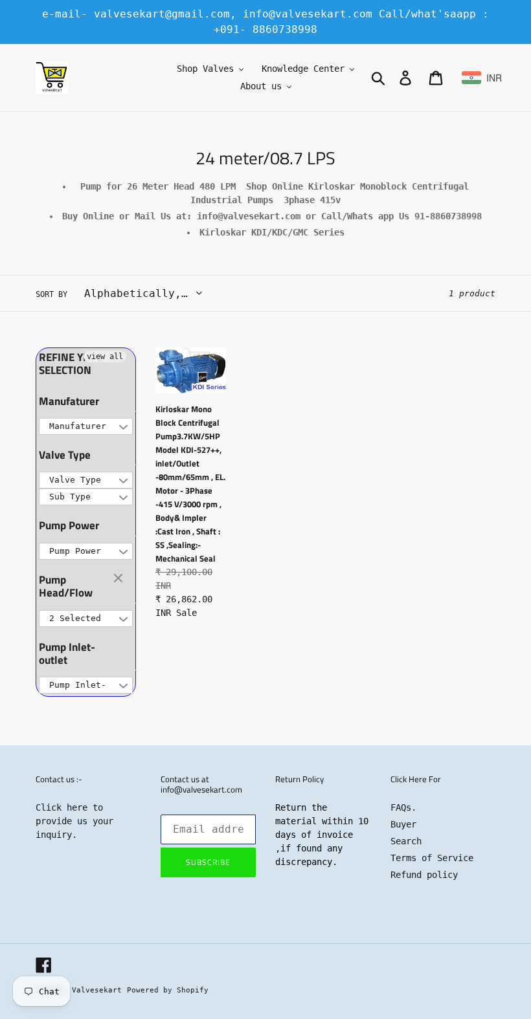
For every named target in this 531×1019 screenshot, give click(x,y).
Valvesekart (97, 990)
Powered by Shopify (168, 990)
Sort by (51, 294)
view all (105, 356)
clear (119, 579)
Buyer (403, 824)
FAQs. (403, 807)
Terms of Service (431, 858)
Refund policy (424, 875)
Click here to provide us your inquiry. (74, 821)
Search (406, 841)
